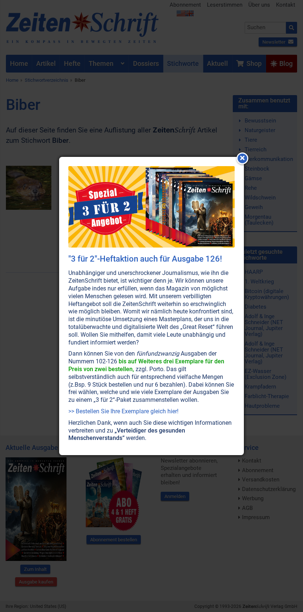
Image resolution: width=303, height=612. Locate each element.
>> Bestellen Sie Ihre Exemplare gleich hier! (123, 411)
